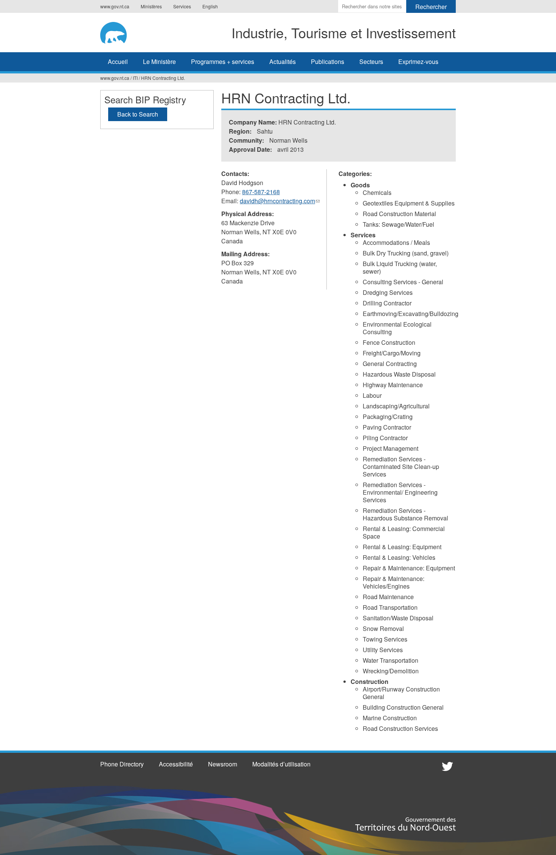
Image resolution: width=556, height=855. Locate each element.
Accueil (118, 61)
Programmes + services (222, 61)
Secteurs (371, 61)
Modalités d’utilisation (281, 764)
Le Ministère (159, 61)
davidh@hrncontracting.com (280, 201)
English (210, 6)
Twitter (446, 766)
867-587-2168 (261, 191)
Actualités (282, 61)
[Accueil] (119, 31)
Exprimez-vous (418, 61)
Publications (327, 61)
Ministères (151, 6)
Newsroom (222, 764)
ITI (135, 78)
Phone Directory (122, 764)
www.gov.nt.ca (114, 6)
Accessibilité (176, 764)
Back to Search (137, 114)
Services (182, 6)
